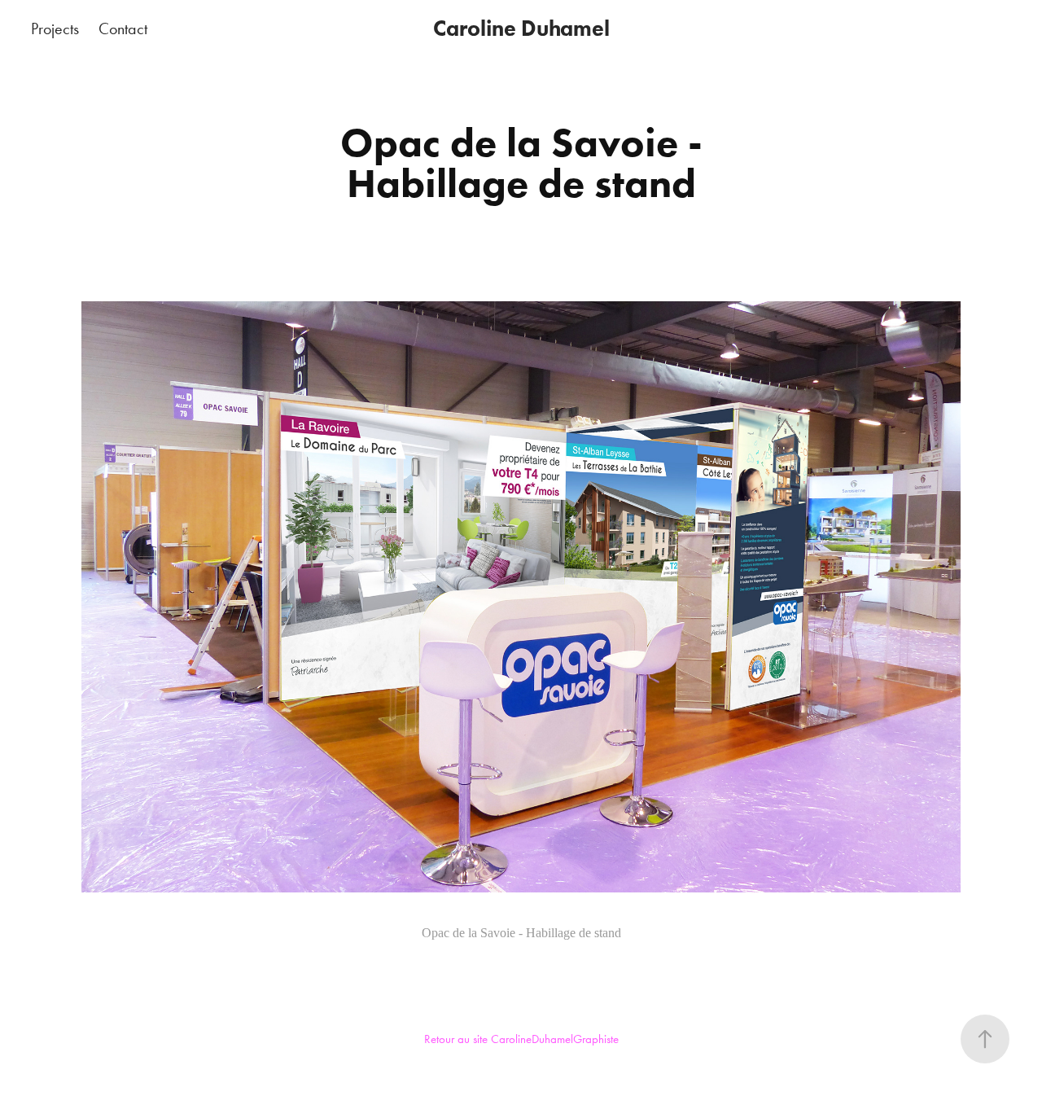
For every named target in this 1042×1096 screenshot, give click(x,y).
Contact (123, 28)
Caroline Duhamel (521, 28)
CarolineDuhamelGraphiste (555, 1039)
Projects (55, 28)
